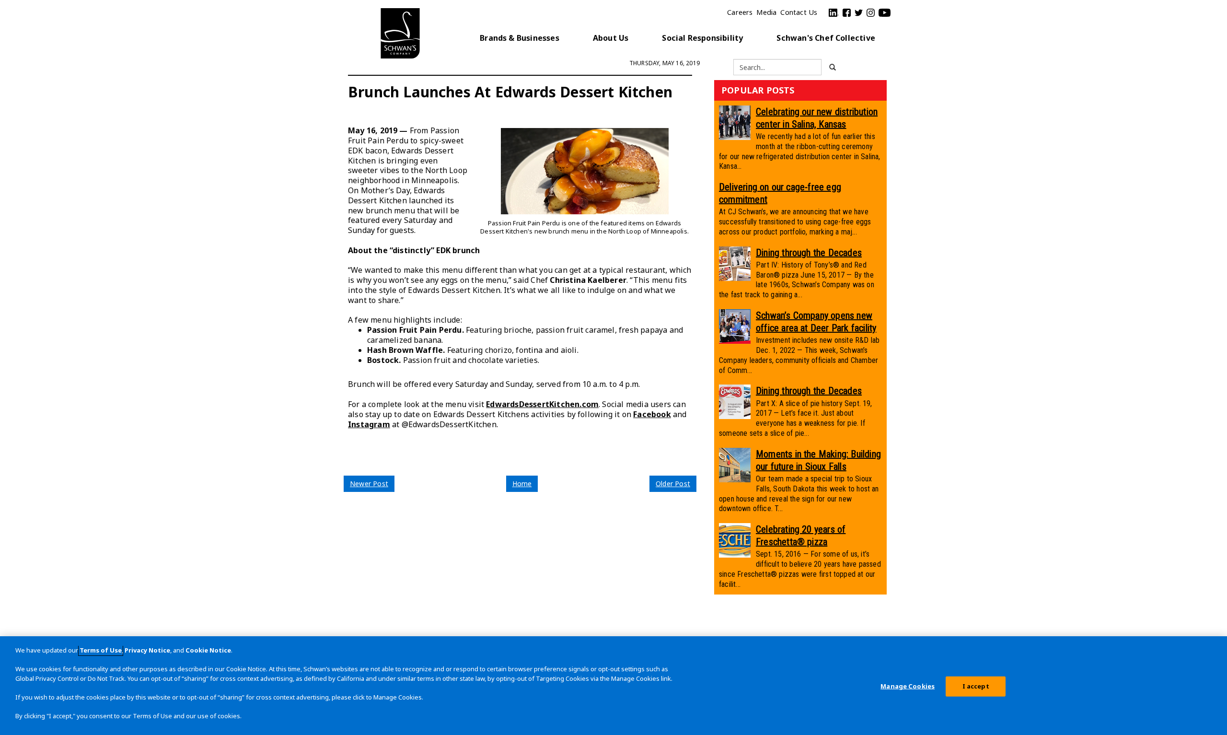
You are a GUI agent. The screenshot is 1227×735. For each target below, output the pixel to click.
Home (522, 483)
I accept (975, 686)
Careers (739, 12)
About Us (611, 38)
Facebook (652, 414)
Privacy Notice (147, 650)
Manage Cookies (907, 686)
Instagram (369, 424)
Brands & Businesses (519, 38)
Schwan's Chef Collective (825, 38)
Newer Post (369, 483)
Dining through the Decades (809, 252)
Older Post (673, 483)
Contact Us (798, 12)
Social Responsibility (702, 38)
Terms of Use (101, 650)
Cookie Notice (208, 650)
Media (766, 12)
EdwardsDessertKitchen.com (542, 404)
